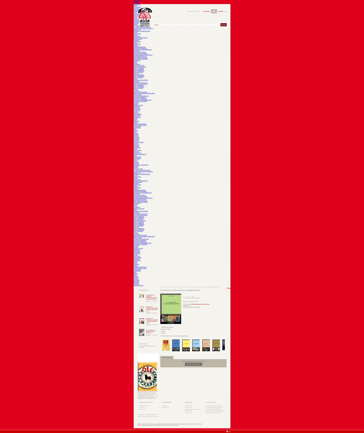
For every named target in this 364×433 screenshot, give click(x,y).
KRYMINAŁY (137, 64)
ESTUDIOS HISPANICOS (140, 98)
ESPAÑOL (136, 23)
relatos (135, 63)
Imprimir (163, 331)
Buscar (223, 25)
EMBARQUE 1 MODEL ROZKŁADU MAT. (148, 416)
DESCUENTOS (143, 290)
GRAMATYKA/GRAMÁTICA (141, 37)
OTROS (136, 43)
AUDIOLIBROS (137, 114)
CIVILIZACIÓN (137, 14)
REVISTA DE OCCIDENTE (140, 101)
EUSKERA (136, 20)
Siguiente (225, 343)
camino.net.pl (188, 412)
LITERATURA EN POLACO (140, 82)
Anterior (160, 343)
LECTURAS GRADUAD (140, 67)
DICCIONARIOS (138, 39)
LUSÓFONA (137, 51)
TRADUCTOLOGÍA (138, 142)
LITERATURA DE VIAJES (140, 125)
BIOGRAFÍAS (137, 60)
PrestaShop (159, 425)
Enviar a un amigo (166, 329)
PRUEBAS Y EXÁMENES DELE (142, 31)
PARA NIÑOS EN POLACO (140, 57)
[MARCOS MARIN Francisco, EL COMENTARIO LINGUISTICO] (206, 340)
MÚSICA (136, 112)
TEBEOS (136, 45)
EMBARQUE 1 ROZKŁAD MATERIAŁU (147, 414)
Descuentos (142, 407)
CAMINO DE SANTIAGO (140, 124)
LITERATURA (137, 44)
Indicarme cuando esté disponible (191, 307)
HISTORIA (136, 102)
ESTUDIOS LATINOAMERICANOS (142, 100)
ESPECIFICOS (137, 10)
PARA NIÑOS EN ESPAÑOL (141, 59)
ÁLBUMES (136, 121)
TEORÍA (136, 24)
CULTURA (136, 141)
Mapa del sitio (165, 407)
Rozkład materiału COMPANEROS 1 (215, 411)
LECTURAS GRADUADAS (140, 84)
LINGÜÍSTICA (137, 117)
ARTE (135, 132)
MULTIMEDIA (137, 109)
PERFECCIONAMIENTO (140, 154)
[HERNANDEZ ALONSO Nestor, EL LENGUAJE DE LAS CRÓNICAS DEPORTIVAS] (186, 340)
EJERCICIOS (137, 29)
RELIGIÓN (136, 138)
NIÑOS (135, 6)
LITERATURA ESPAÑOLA (140, 48)
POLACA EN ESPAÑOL (140, 52)
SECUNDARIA (137, 7)
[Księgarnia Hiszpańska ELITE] (144, 13)
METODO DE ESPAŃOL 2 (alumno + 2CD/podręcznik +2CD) (152, 320)
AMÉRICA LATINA (138, 105)
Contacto (164, 405)
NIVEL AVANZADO (138, 72)
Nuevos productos (144, 405)
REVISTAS (136, 90)
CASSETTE (137, 110)
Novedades (143, 344)
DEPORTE (136, 139)
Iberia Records (188, 405)
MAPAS (136, 122)
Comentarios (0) (167, 357)
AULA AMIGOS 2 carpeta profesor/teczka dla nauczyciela (151, 297)
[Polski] (229, 288)
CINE (135, 129)
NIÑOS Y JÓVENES (139, 68)
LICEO (135, 12)
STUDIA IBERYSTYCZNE (140, 92)
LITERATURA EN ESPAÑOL (141, 80)
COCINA (136, 133)
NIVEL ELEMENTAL (139, 69)
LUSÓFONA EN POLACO (140, 56)
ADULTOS (136, 8)
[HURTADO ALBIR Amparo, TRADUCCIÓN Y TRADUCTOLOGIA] (216, 340)
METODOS (136, 2)
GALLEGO (136, 3)
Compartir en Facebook (167, 327)
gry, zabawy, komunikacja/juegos (142, 170)
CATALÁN (136, 19)
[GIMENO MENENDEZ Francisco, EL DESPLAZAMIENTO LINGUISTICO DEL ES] (196, 340)
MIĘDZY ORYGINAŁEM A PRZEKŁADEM (144, 93)
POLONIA (136, 134)
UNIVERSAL (137, 106)
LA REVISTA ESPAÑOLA (140, 97)
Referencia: (186, 301)
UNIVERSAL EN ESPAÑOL (141, 53)
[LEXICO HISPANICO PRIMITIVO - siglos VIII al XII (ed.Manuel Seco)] (166, 340)
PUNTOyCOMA (138, 94)
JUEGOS (136, 143)
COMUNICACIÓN (138, 169)
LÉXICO (136, 32)
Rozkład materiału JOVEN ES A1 (214, 405)
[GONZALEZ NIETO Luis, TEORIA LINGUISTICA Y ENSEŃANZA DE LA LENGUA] (176, 340)
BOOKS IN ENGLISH (139, 65)
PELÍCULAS (137, 113)
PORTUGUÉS (137, 15)
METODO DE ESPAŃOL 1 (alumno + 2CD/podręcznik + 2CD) (152, 309)
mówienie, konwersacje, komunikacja (143, 28)
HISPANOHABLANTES (140, 47)
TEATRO (136, 136)
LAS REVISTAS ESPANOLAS (141, 96)
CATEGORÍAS (137, 0)
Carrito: (220, 11)
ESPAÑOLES (137, 4)
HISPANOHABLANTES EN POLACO (143, 55)
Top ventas (142, 409)
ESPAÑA (136, 104)
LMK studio (166, 425)
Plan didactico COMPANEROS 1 (214, 409)
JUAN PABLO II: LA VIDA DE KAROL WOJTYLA (151, 332)
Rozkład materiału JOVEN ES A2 (214, 407)
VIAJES (136, 118)
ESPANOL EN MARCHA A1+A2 (214, 413)
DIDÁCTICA (137, 108)
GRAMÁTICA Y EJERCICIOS (141, 165)
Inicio (161, 287)
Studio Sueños (188, 407)
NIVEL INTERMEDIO (139, 71)
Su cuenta (206, 11)
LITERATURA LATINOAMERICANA (143, 49)
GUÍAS (135, 120)
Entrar (197, 11)
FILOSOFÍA (136, 137)
